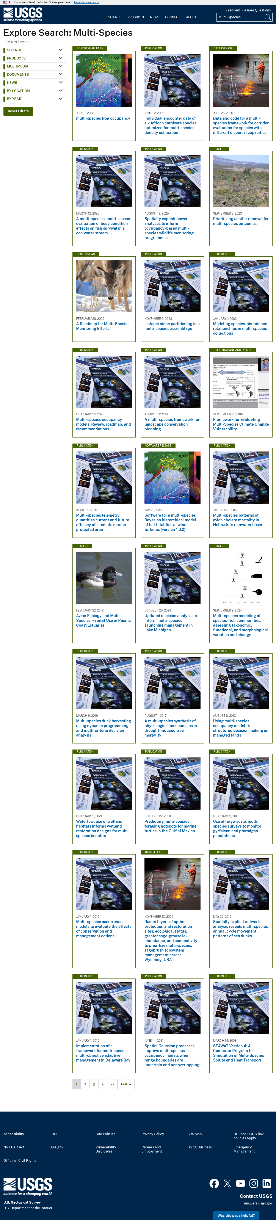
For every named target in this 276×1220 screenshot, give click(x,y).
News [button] (12, 83)
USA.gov (56, 1147)
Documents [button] (18, 74)
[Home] (22, 21)
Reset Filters (18, 111)
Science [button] (14, 50)
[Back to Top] (260, 1204)
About (191, 17)
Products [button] (16, 58)
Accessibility (13, 1134)
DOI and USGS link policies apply (249, 1136)
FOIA (53, 1134)
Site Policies (105, 1134)
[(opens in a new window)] (214, 1183)
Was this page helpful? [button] (236, 1216)
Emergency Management (244, 1149)
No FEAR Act (13, 1147)
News (154, 17)
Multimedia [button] (17, 66)
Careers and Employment (151, 1149)
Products (136, 17)
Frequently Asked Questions (248, 10)
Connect (172, 17)
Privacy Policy (152, 1134)
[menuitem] (115, 14)
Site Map (194, 1134)
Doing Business (199, 1147)
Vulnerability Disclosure (106, 1149)
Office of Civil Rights (19, 1161)
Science (115, 17)
